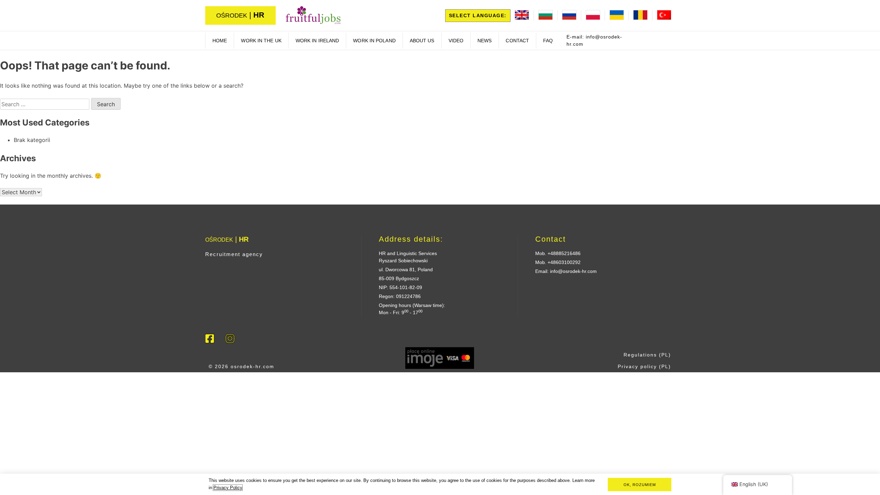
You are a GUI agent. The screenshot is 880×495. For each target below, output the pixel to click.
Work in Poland (374, 40)
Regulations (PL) (647, 355)
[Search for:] (45, 104)
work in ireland (317, 40)
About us (422, 40)
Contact (517, 40)
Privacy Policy (227, 487)
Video (456, 40)
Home (219, 40)
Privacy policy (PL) (644, 366)
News (484, 40)
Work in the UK (261, 40)
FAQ (548, 40)
